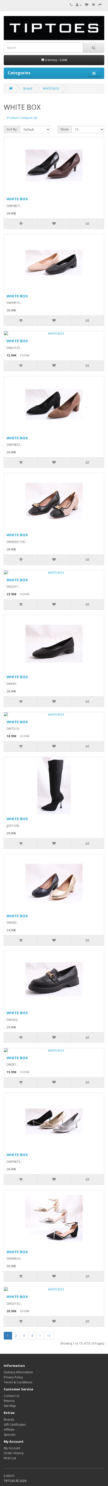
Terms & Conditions (18, 1382)
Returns (9, 1401)
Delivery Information (18, 1372)
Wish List (10, 1458)
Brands (9, 1419)
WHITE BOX (51, 88)
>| (49, 1336)
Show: (65, 129)
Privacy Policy (13, 1377)
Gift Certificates (15, 1424)
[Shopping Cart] (93, 5)
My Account (12, 1448)
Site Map (10, 1406)
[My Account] (79, 5)
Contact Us (11, 1396)
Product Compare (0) (22, 118)
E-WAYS (9, 1476)
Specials (9, 1434)
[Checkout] (100, 5)
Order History (14, 1453)
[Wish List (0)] (86, 5)
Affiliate (9, 1429)
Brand (27, 88)
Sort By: (12, 129)
